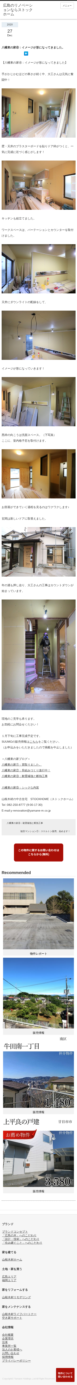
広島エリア (9, 1276)
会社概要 (8, 1334)
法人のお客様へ (12, 1349)
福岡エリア (9, 1280)
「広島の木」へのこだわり (19, 1235)
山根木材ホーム (12, 1259)
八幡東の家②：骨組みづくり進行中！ (26, 770)
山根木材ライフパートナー (19, 1314)
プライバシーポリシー (16, 1360)
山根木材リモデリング (16, 1297)
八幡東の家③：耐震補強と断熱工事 (25, 776)
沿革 (5, 1342)
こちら (34, 741)
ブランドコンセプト (15, 1231)
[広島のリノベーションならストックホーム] (18, 10)
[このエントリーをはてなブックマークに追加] (26, 54)
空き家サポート (12, 1317)
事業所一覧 (9, 1345)
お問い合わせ (10, 1353)
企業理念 (8, 1338)
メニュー (67, 5)
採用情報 (8, 1357)
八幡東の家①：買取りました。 (22, 764)
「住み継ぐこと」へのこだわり (22, 1242)
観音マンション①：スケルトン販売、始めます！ (45, 831)
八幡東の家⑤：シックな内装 (20, 787)
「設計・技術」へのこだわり (20, 1239)
